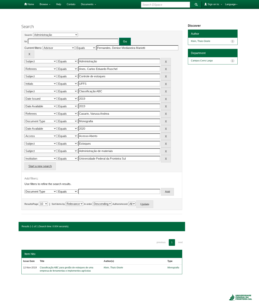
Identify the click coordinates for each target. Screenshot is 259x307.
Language (230, 4)
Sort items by (58, 204)
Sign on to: (213, 4)
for (25, 41)
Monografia (173, 267)
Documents (87, 4)
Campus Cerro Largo (202, 60)
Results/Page (31, 204)
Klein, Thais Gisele (113, 267)
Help (58, 4)
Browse (44, 4)
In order (88, 204)
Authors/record (120, 204)
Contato (71, 4)
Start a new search (40, 166)
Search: (28, 35)
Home (30, 4)
